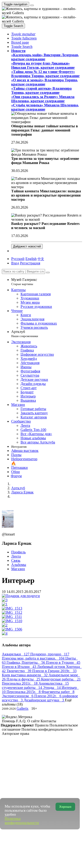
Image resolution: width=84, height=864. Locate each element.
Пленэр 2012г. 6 (48, 696)
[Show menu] (32, 5)
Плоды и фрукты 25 (24, 679)
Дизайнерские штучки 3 (44, 700)
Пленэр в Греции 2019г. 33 (54, 671)
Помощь (9, 721)
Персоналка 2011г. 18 (20, 683)
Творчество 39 (19, 671)
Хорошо (65, 806)
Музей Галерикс (24, 282)
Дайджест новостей (27, 246)
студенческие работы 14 (22, 688)
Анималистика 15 (53, 683)
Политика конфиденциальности (47, 729)
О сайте (34, 721)
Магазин (18, 569)
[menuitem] (41, 259)
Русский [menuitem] (17, 259)
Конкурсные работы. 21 (61, 679)
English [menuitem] (31, 259)
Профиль (18, 552)
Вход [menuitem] (15, 263)
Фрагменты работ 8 (58, 692)
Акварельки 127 (16, 654)
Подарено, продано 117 (49, 654)
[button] (23, 34)
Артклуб (24, 334)
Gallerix (22, 708)
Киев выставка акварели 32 (25, 675)
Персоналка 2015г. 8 (24, 692)
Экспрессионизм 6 (18, 696)
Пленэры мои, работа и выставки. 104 (33, 658)
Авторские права (15, 734)
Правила (42, 725)
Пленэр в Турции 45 (63, 662)
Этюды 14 (52, 688)
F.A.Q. (21, 721)
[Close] (48, 272)
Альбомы (18, 565)
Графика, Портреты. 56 (26, 662)
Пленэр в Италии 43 (19, 667)
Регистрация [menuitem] (30, 263)
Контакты (48, 721)
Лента (16, 556)
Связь (15, 560)
